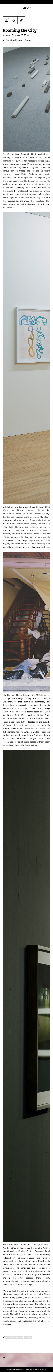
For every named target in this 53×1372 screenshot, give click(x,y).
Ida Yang (6, 35)
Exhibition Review (13, 40)
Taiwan (28, 40)
